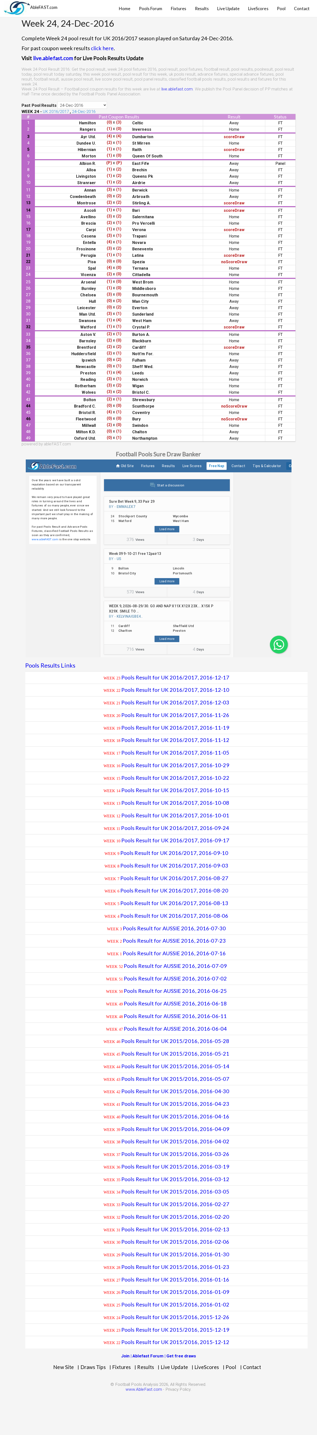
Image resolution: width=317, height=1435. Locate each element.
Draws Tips (93, 1367)
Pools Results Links (50, 665)
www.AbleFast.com (144, 1389)
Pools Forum (150, 8)
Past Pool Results (39, 105)
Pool (281, 8)
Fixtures (178, 8)
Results (202, 8)
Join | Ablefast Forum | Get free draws (158, 1355)
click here (102, 48)
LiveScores (258, 8)
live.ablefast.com (53, 58)
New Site (63, 1367)
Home (124, 8)
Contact (302, 8)
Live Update (228, 8)
